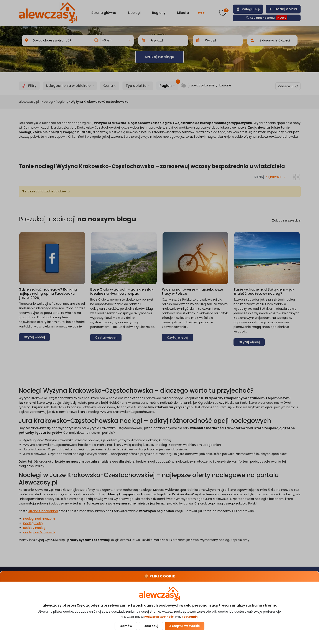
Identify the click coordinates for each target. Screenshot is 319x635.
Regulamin (190, 616)
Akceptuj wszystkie (184, 626)
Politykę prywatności (159, 616)
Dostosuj (151, 626)
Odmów (126, 626)
